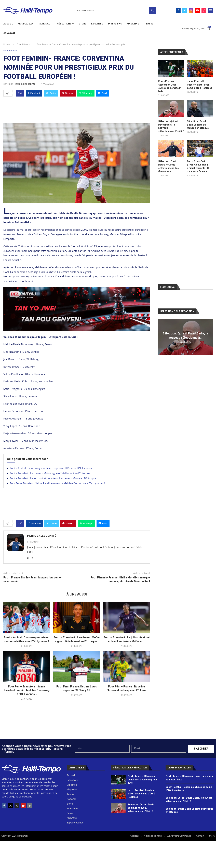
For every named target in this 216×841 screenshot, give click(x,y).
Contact (200, 835)
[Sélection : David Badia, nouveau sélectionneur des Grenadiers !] (171, 148)
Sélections (64, 23)
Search (152, 10)
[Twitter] (184, 10)
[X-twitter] (10, 805)
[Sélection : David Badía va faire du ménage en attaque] (200, 108)
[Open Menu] (210, 10)
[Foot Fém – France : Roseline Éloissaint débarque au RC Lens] (126, 666)
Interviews (115, 23)
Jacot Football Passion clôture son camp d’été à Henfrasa (199, 84)
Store (82, 23)
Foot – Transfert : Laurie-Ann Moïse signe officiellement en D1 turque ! (50, 473)
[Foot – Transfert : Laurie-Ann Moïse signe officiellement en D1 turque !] (76, 617)
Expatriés (97, 23)
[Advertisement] (76, 108)
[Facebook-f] (4, 805)
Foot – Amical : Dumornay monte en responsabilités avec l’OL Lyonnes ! (51, 468)
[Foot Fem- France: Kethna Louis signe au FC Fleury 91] (76, 666)
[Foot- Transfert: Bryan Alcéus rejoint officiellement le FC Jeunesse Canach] (200, 148)
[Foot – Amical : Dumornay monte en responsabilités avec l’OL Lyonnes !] (26, 617)
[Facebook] (178, 10)
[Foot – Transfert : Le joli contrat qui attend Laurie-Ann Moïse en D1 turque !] (126, 617)
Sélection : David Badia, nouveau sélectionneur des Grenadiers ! (168, 166)
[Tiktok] (203, 10)
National (44, 23)
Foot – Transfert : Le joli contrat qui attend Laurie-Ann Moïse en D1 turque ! (53, 478)
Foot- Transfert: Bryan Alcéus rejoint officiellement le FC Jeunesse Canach (198, 166)
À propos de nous (153, 835)
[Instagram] (191, 10)
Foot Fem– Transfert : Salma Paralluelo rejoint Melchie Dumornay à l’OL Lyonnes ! (57, 483)
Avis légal (134, 835)
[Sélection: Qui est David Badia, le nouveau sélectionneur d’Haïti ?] (171, 108)
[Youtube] (197, 10)
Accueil (8, 23)
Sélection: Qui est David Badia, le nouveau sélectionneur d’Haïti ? (171, 126)
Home (6, 44)
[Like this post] (21, 93)
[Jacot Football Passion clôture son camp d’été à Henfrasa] (200, 68)
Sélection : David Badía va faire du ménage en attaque (198, 124)
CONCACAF (9, 33)
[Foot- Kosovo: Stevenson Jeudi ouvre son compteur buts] (171, 68)
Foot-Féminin (23, 44)
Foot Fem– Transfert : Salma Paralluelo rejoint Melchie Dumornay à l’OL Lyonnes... (27, 690)
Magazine (133, 23)
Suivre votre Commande (179, 835)
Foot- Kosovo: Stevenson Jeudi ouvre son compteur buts (169, 86)
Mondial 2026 (25, 23)
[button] (161, 337)
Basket (150, 23)
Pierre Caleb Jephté (24, 83)
